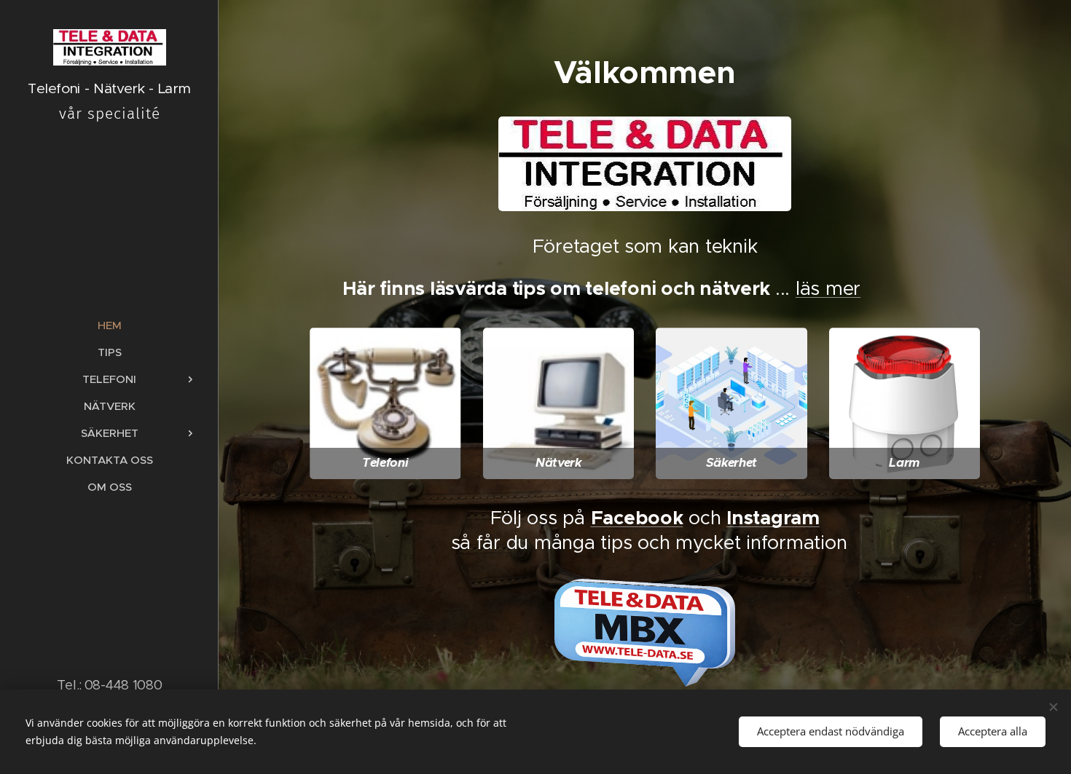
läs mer (828, 288)
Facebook (637, 518)
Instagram (773, 518)
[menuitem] (109, 325)
